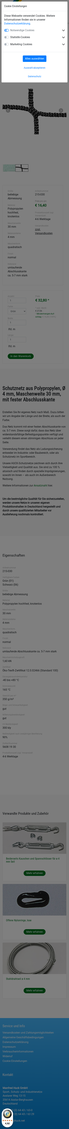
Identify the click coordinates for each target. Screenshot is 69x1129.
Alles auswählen (34, 58)
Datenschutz (34, 76)
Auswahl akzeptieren (34, 67)
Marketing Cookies (21, 44)
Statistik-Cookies (20, 37)
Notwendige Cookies (22, 30)
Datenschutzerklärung (17, 23)
